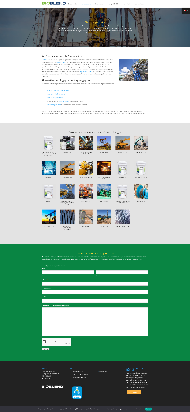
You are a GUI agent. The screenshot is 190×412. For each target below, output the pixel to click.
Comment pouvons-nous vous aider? (56, 305)
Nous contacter (139, 4)
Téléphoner (46, 288)
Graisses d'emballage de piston (56, 94)
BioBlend (44, 60)
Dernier (98, 276)
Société (45, 297)
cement (61, 101)
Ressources (99, 4)
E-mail (45, 280)
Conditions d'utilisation (78, 377)
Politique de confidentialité (79, 374)
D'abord (44, 276)
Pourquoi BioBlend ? (114, 4)
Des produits (72, 4)
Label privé (127, 4)
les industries (86, 4)
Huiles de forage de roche (55, 97)
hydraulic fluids (61, 62)
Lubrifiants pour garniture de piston (58, 90)
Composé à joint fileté (54, 105)
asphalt (67, 101)
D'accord (148, 409)
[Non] (188, 409)
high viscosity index (86, 71)
